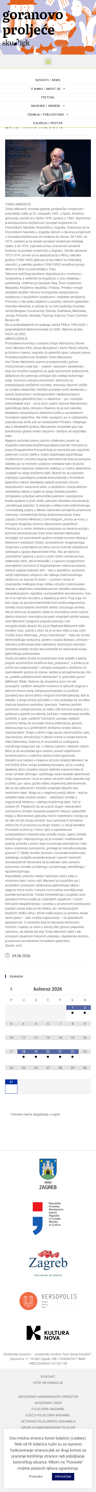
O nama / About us (46, 89)
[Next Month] (85, 989)
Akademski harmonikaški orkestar (48, 1397)
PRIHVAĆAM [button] (63, 1476)
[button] (48, 61)
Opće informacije (48, 1383)
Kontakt (48, 1376)
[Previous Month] (11, 989)
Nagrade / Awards (45, 106)
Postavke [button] (35, 1476)
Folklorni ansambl (48, 1409)
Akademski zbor (48, 1403)
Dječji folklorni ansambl (48, 1415)
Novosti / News (48, 80)
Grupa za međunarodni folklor (48, 1427)
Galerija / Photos (48, 123)
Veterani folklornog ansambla (48, 1421)
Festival (48, 97)
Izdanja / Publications (45, 114)
